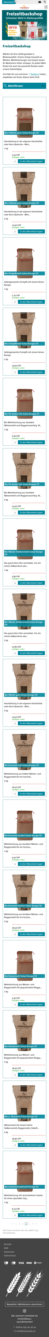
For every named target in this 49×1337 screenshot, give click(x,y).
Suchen (45, 2)
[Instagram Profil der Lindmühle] (24, 1311)
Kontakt (7, 1244)
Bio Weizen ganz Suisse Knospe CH (21, 695)
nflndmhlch (26, 1331)
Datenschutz (10, 1255)
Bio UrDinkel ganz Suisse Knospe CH (22, 133)
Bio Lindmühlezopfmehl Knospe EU (21, 1186)
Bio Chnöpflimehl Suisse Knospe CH (21, 273)
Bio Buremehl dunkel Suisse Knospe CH (23, 835)
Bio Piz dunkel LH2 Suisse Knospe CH (22, 414)
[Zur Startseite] (24, 7)
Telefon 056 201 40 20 (26, 1327)
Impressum (9, 1252)
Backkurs (35, 74)
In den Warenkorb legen (31, 161)
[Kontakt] (40, 2)
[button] (46, 7)
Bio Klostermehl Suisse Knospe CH (21, 976)
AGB (6, 1248)
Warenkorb (9, 2)
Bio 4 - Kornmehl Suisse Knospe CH (21, 1116)
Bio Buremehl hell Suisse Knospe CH (22, 765)
